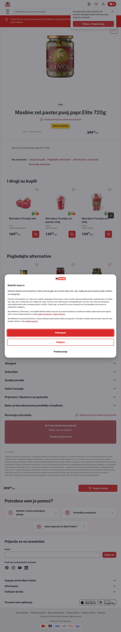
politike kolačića (31, 321)
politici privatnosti (44, 314)
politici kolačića (59, 314)
